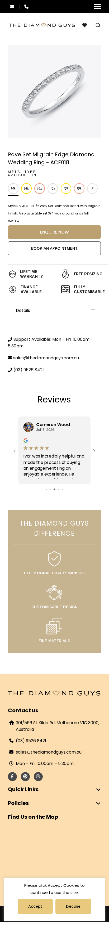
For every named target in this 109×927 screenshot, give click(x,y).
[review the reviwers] (25, 439)
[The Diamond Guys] (42, 25)
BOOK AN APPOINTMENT (54, 248)
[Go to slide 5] (62, 489)
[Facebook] (10, 776)
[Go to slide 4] (58, 489)
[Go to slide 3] (54, 489)
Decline (73, 906)
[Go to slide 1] (46, 489)
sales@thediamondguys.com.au (49, 752)
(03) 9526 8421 (31, 741)
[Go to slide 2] (50, 489)
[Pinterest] (24, 776)
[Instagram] (37, 776)
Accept (35, 906)
